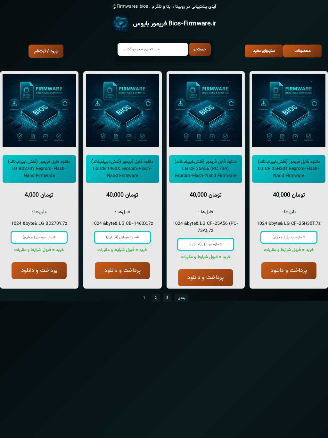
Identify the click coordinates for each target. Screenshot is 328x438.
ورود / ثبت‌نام (46, 51)
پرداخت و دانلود (39, 270)
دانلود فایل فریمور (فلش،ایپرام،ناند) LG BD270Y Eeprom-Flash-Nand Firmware (39, 169)
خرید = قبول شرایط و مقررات (39, 250)
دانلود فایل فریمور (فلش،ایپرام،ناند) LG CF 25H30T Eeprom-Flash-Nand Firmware (289, 169)
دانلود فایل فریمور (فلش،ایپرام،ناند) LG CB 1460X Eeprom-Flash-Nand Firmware (122, 169)
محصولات (302, 51)
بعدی (181, 298)
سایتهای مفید (264, 51)
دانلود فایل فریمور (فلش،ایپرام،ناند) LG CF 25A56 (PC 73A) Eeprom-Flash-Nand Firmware (206, 169)
